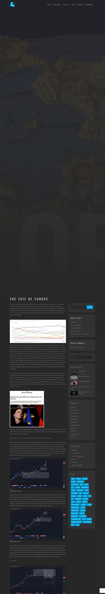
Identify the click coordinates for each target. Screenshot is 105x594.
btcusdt (77, 487)
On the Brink (74, 322)
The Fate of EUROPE (76, 325)
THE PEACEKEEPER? (76, 328)
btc (72, 487)
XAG (73, 524)
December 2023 (75, 419)
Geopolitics (75, 462)
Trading (82, 513)
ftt (89, 496)
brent (86, 484)
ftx (72, 499)
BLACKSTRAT (75, 484)
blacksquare (80, 481)
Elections (86, 493)
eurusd (73, 496)
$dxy (73, 478)
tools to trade (74, 513)
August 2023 (74, 428)
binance (84, 478)
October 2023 (74, 422)
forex (85, 496)
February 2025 (74, 410)
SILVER (82, 507)
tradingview (74, 516)
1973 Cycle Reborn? (76, 331)
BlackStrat (74, 450)
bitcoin (73, 481)
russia (89, 504)
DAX (87, 490)
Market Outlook (75, 504)
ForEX (73, 459)
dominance (74, 493)
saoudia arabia (75, 507)
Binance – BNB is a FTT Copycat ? (80, 334)
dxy (80, 493)
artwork (78, 478)
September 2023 (75, 425)
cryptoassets (80, 490)
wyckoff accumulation (76, 522)
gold (73, 501)
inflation (78, 501)
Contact (81, 4)
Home (49, 4)
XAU (77, 524)
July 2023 (73, 431)
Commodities (75, 453)
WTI (84, 519)
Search (90, 307)
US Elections (82, 516)
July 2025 (73, 407)
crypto (73, 490)
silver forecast (75, 510)
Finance (79, 496)
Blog (74, 4)
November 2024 (75, 413)
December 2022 (75, 434)
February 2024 (74, 416)
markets (83, 504)
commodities (85, 487)
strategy (82, 510)
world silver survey (76, 519)
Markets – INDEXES (77, 465)
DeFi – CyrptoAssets (77, 456)
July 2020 (73, 437)
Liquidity (84, 501)
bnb (81, 484)
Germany (85, 499)
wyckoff (89, 519)
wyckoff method (87, 522)
